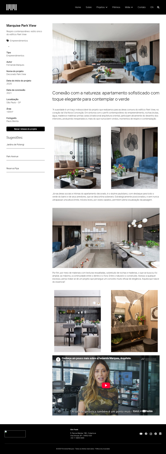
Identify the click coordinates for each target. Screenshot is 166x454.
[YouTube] (141, 434)
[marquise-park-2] (77, 158)
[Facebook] (146, 434)
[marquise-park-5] (77, 321)
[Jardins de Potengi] (25, 145)
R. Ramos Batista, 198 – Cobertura (83, 433)
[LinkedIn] (160, 434)
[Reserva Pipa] (25, 169)
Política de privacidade (102, 449)
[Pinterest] (155, 434)
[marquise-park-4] (106, 238)
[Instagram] (151, 434)
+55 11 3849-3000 (77, 438)
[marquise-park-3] (134, 158)
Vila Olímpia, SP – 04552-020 (81, 436)
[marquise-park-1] (106, 53)
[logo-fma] (11, 7)
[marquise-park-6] (134, 321)
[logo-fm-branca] (29, 433)
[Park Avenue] (25, 157)
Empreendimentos (19, 40)
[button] (106, 7)
